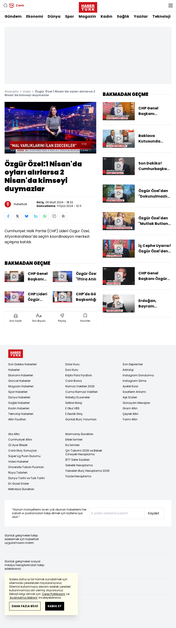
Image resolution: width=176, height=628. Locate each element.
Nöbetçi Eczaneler (77, 397)
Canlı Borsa (73, 381)
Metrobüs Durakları (21, 489)
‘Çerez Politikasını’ (53, 594)
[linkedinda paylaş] (35, 216)
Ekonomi (34, 16)
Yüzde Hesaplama (78, 476)
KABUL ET (55, 606)
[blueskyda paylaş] (26, 216)
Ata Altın (14, 434)
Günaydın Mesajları (136, 403)
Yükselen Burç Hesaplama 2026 (87, 471)
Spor (69, 16)
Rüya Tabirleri (17, 472)
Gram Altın (130, 408)
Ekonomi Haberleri (20, 375)
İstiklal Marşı (73, 403)
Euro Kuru (71, 370)
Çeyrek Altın (130, 414)
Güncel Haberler (19, 381)
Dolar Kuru (72, 364)
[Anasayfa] (15, 353)
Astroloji (128, 370)
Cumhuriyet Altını (20, 439)
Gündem (13, 16)
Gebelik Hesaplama (79, 465)
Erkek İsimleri (73, 439)
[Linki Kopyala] (63, 216)
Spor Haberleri (18, 392)
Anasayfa (12, 91)
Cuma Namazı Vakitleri (81, 392)
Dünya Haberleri (19, 397)
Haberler (14, 370)
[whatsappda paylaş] (45, 216)
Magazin (87, 16)
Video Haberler (18, 461)
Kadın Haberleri (18, 408)
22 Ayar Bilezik (18, 445)
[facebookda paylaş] (8, 216)
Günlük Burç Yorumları (80, 419)
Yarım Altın (130, 419)
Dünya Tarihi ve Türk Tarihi (26, 478)
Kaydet (153, 513)
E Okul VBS (72, 408)
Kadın (106, 16)
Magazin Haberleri (20, 386)
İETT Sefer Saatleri (77, 460)
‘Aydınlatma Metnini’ (23, 598)
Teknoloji (161, 16)
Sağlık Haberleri (19, 403)
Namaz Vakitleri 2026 (80, 386)
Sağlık (123, 16)
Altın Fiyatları (17, 419)
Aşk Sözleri (130, 397)
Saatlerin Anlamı (134, 392)
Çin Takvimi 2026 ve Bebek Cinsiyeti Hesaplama (83, 452)
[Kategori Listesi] (170, 5)
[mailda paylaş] (54, 216)
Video (27, 91)
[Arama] (5, 5)
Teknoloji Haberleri (20, 414)
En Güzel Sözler (18, 484)
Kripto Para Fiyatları (78, 375)
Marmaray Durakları (79, 434)
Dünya (54, 16)
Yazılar (141, 16)
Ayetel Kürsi (130, 386)
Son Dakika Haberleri (22, 364)
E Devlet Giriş (73, 414)
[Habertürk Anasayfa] (88, 6)
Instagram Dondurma (138, 375)
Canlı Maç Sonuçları (22, 450)
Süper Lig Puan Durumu (24, 456)
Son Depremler (133, 364)
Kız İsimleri (72, 445)
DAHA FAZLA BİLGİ (25, 606)
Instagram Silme (134, 381)
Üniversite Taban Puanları (26, 467)
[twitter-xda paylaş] (17, 216)
